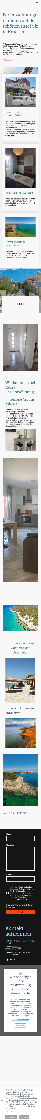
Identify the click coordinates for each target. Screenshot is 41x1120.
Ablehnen (24, 1117)
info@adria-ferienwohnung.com (13, 948)
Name (9, 834)
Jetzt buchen (9, 60)
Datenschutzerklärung (20, 1020)
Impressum (9, 1111)
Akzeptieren (20, 1025)
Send (20, 912)
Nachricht (10, 845)
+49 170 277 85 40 (19, 941)
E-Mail (9, 874)
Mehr (20, 1111)
